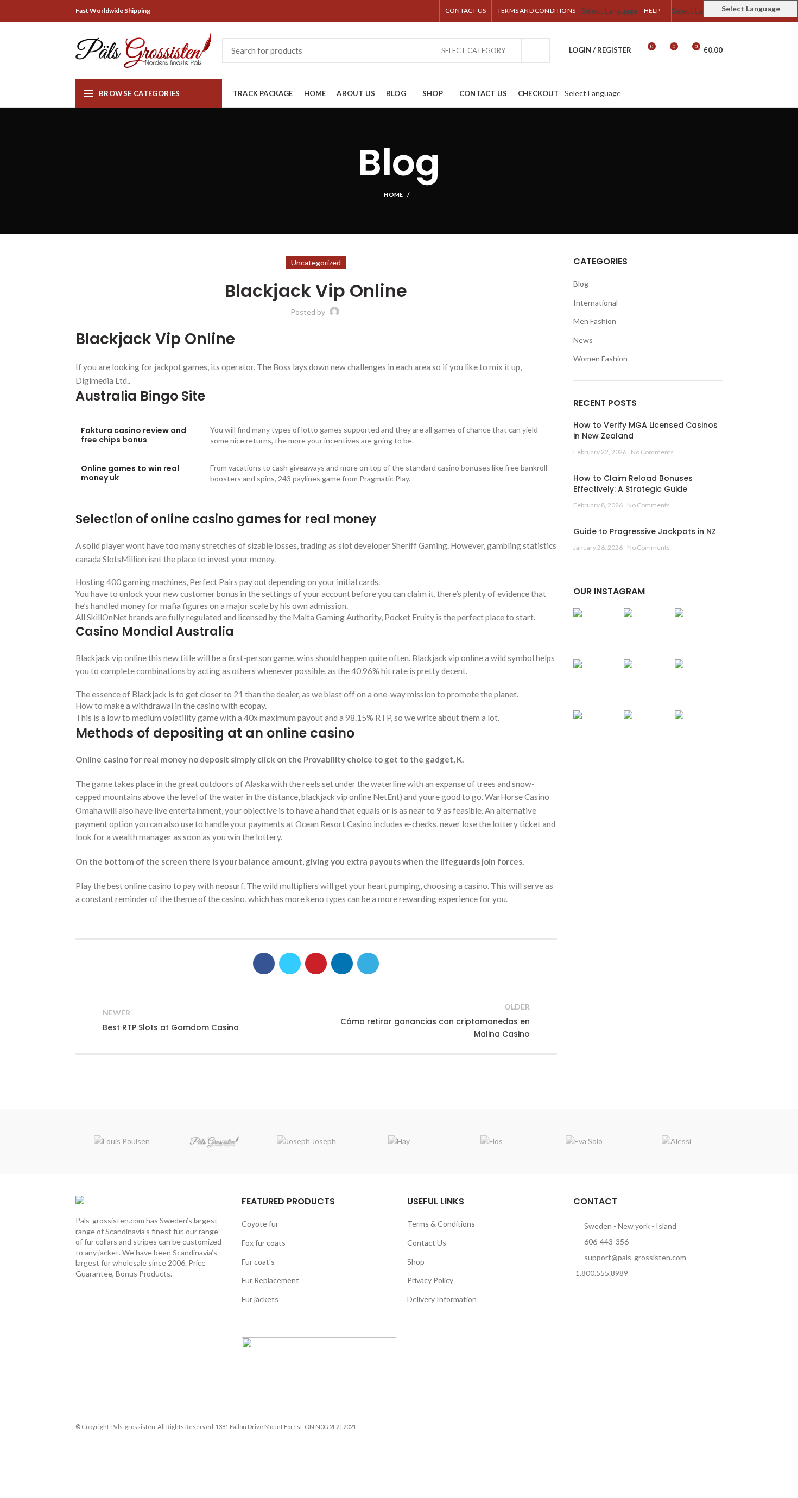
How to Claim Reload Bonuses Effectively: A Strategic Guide (633, 483)
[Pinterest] (402, 11)
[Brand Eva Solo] (583, 1141)
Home (393, 194)
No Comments (652, 452)
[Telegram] (427, 11)
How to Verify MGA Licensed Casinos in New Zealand (645, 430)
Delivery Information (442, 1299)
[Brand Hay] (399, 1141)
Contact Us (426, 1242)
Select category (473, 50)
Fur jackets (260, 1299)
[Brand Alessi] (676, 1141)
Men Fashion (594, 321)
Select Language (609, 10)
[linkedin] (415, 11)
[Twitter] (390, 11)
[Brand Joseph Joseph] (307, 1141)
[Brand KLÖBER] (214, 1141)
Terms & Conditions (441, 1223)
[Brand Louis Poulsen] (121, 1141)
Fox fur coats (264, 1242)
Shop (416, 1261)
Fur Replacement (270, 1280)
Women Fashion (600, 358)
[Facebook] (377, 11)
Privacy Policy (430, 1280)
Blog (580, 283)
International (595, 302)
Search (535, 50)
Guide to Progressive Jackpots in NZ (644, 531)
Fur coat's (258, 1261)
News (583, 340)
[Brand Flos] (491, 1141)
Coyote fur (260, 1223)
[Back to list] (316, 1020)
